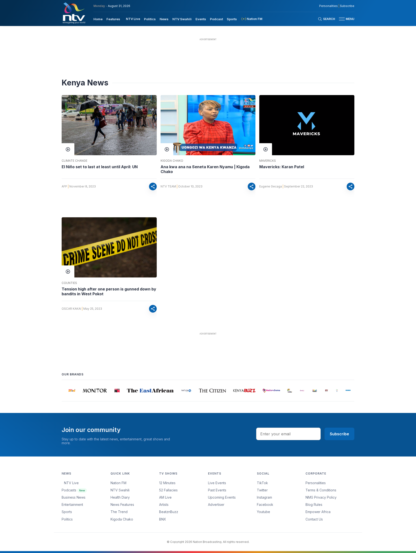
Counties (69, 283)
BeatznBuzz (168, 512)
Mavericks (267, 160)
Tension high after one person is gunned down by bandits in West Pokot (109, 291)
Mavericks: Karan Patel (281, 166)
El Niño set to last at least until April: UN (100, 166)
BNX (162, 519)
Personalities (328, 6)
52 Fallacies (168, 490)
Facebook (265, 504)
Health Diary (120, 497)
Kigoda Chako (172, 160)
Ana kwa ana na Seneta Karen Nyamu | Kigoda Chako (205, 169)
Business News (73, 497)
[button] (344, 19)
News (164, 19)
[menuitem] (98, 19)
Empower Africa (318, 512)
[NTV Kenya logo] (74, 13)
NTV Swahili (182, 19)
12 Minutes (167, 483)
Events (200, 19)
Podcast (216, 19)
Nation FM (118, 483)
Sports (232, 19)
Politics (150, 19)
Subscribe (347, 6)
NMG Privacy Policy (321, 497)
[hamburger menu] (342, 19)
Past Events (217, 490)
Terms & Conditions (321, 490)
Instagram (264, 497)
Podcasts (73, 490)
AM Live (165, 497)
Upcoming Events (222, 497)
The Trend (119, 512)
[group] (67, 390)
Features (113, 19)
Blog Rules (314, 504)
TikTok (262, 483)
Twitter (262, 490)
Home (98, 19)
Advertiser (216, 504)
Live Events (217, 483)
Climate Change (74, 160)
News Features (122, 504)
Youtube (263, 512)
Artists (164, 504)
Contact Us (314, 519)
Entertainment (72, 504)
